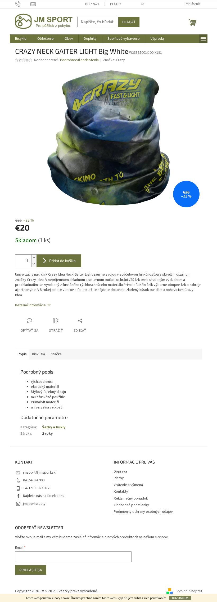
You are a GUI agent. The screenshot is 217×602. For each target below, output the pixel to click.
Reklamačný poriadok (131, 498)
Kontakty (121, 491)
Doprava (92, 4)
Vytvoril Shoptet (189, 591)
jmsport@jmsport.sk (39, 472)
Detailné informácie (30, 305)
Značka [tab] (56, 354)
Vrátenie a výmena (128, 485)
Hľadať (128, 22)
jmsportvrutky (34, 503)
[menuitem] (21, 38)
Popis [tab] (22, 354)
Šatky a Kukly (53, 427)
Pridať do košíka (62, 260)
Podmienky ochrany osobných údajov (143, 511)
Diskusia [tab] (38, 354)
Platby (115, 4)
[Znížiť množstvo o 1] (34, 264)
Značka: (114, 60)
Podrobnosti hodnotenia (79, 60)
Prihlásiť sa (30, 570)
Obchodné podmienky (131, 505)
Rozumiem (180, 598)
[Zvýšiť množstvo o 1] (34, 258)
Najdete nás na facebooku (43, 495)
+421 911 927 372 (36, 488)
